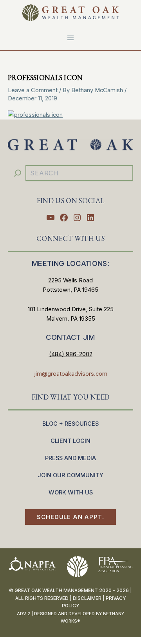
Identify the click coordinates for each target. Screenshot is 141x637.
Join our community (70, 475)
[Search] (18, 173)
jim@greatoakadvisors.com (70, 373)
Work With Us (71, 492)
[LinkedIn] (90, 217)
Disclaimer (87, 598)
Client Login (70, 440)
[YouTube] (50, 217)
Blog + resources (70, 423)
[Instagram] (77, 217)
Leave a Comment (33, 90)
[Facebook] (64, 217)
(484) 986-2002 (70, 354)
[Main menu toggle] (70, 38)
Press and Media (70, 458)
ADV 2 (23, 613)
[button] (70, 517)
